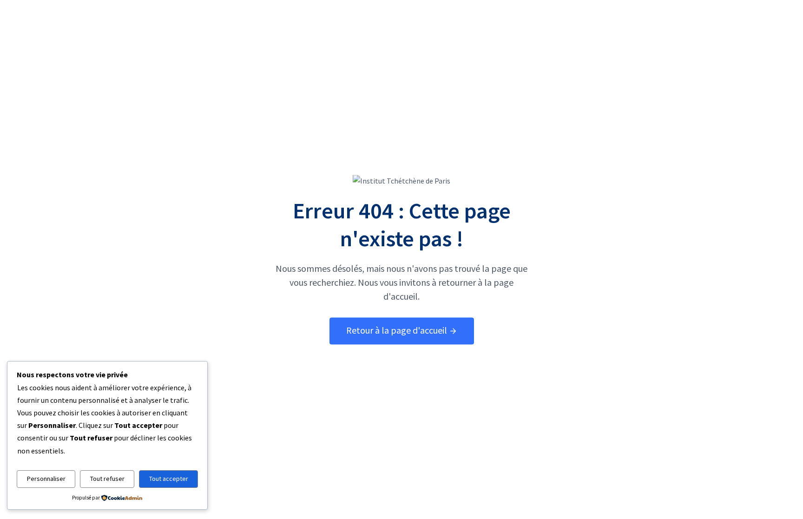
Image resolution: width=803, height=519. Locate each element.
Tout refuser (107, 478)
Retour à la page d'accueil (397, 330)
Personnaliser (46, 478)
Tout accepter (168, 478)
